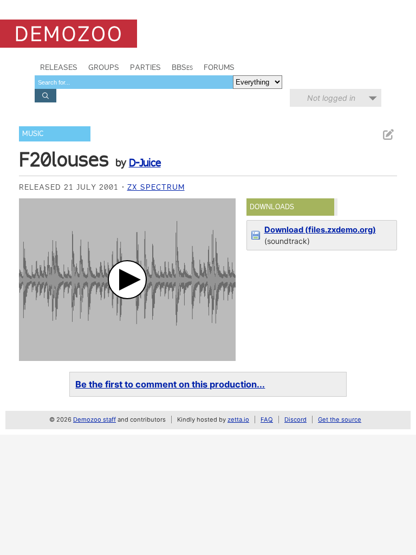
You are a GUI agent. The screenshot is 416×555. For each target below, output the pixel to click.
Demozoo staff (94, 419)
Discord (295, 419)
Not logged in (331, 97)
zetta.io (238, 419)
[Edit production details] (388, 135)
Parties (145, 67)
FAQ (267, 419)
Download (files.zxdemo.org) (320, 230)
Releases (58, 67)
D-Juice (145, 162)
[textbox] (134, 82)
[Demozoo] (68, 34)
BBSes (182, 67)
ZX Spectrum (156, 187)
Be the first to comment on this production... (170, 384)
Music (32, 133)
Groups (103, 67)
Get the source (339, 419)
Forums (219, 67)
